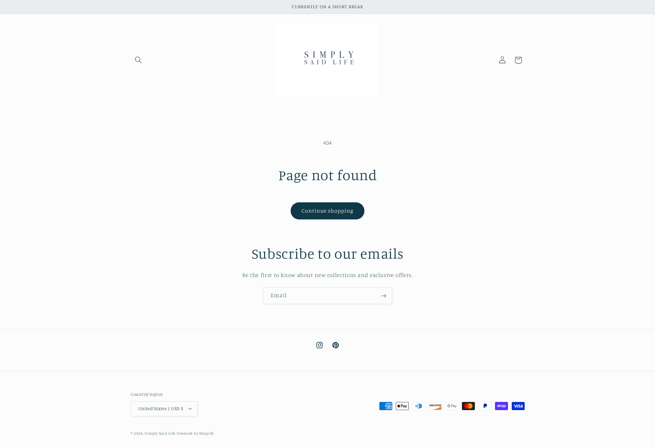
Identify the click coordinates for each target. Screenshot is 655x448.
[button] (138, 60)
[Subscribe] (384, 295)
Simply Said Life (160, 433)
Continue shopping (328, 210)
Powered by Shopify (195, 433)
